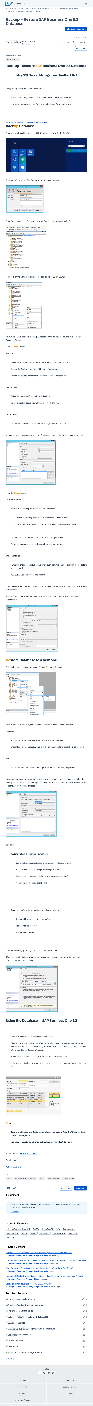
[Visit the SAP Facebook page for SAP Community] (40, 1373)
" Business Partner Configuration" (18, 1229)
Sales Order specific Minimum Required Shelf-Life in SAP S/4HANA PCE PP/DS (39, 1268)
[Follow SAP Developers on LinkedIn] (53, 1373)
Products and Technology (27, 8)
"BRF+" (23, 1233)
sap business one (68, 1178)
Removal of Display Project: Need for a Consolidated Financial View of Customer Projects (44, 1276)
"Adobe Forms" (47, 1229)
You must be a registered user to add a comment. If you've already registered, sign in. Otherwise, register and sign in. (45, 1205)
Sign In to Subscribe (75, 29)
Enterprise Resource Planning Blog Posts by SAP (29, 1255)
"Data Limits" (11, 1237)
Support (69, 1394)
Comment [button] (80, 1188)
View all (9, 1359)
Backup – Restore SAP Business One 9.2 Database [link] (24, 11)
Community (20, 3)
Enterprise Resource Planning (48, 8)
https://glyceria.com (28, 1154)
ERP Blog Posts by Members (69, 8)
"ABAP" (35, 1229)
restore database (53, 1178)
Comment (15, 1212)
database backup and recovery (25, 1178)
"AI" (57, 1229)
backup (9, 1178)
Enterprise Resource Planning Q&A (23, 1279)
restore (42, 1178)
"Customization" (58, 1233)
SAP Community (11, 8)
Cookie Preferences (23, 1400)
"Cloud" (32, 1233)
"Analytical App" (68, 1229)
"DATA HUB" (72, 1233)
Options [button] (66, 33)
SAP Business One (13, 59)
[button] (77, 48)
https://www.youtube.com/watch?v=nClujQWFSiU (26, 122)
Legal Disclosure (69, 1387)
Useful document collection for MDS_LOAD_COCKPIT (29, 1284)
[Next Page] (48, 1241)
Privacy (23, 1380)
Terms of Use (70, 1380)
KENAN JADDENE (13, 1167)
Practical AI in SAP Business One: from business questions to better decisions (39, 1253)
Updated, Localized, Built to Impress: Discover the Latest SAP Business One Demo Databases (46, 1260)
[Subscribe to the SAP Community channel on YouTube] (49, 1373)
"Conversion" (44, 1233)
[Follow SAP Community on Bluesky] (44, 1373)
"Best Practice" (12, 1233)
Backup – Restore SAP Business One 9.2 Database (42, 21)
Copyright (23, 1387)
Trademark (23, 1394)
